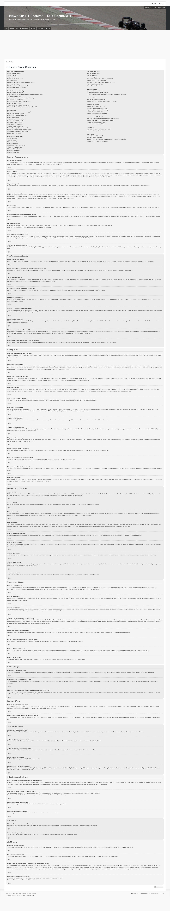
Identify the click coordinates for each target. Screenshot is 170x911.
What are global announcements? (16, 145)
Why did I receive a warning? (15, 126)
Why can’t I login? (12, 80)
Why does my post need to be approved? (18, 131)
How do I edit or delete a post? (15, 113)
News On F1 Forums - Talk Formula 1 (40, 16)
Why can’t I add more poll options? (16, 119)
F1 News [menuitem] (32, 28)
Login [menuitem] (162, 4)
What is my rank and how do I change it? (18, 105)
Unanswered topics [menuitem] (150, 7)
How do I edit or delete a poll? (15, 121)
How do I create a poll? (13, 117)
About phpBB (121, 847)
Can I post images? (12, 143)
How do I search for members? (95, 111)
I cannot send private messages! (95, 91)
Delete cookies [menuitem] (144, 893)
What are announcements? (14, 147)
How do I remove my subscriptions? (96, 124)
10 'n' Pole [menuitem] (40, 28)
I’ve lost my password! (13, 84)
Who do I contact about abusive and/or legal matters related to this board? (106, 139)
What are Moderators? (92, 75)
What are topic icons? (13, 152)
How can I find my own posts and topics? (97, 113)
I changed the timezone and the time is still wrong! (20, 98)
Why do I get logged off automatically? (17, 86)
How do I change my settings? (15, 92)
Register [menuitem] (154, 4)
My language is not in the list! (15, 100)
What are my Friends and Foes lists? (96, 99)
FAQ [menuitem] (6, 28)
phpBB (16, 301)
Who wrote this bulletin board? (95, 136)
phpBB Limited (52, 847)
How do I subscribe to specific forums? (97, 122)
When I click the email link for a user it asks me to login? (22, 107)
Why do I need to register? (14, 73)
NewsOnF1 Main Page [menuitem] (22, 28)
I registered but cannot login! (15, 78)
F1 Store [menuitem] (47, 28)
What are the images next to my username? (18, 101)
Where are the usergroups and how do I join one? (100, 78)
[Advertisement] (85, 44)
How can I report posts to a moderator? (17, 128)
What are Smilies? (12, 142)
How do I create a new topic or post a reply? (19, 112)
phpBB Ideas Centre (79, 856)
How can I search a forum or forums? (96, 106)
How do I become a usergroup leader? (97, 80)
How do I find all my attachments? (95, 131)
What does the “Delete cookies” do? (16, 87)
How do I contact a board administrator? (97, 141)
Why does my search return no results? (97, 108)
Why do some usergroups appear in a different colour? (101, 82)
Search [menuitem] (12, 28)
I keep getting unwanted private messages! (98, 92)
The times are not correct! (14, 96)
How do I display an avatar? (14, 103)
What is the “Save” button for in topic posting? (19, 129)
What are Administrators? (93, 73)
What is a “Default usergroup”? (95, 84)
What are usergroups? (92, 77)
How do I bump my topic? (14, 133)
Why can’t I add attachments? (15, 124)
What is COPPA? (11, 75)
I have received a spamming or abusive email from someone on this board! (106, 94)
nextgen (32, 895)
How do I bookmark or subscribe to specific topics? (100, 120)
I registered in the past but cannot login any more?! (20, 82)
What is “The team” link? (93, 86)
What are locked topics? (13, 150)
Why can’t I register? (12, 77)
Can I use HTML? (12, 140)
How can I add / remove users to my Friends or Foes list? (102, 101)
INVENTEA (26, 895)
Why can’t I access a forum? (14, 122)
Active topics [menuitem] (161, 7)
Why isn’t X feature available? (94, 137)
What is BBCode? (12, 138)
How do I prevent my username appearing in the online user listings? (25, 94)
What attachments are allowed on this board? (99, 129)
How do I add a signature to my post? (17, 115)
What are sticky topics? (13, 149)
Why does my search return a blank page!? (98, 110)
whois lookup (117, 865)
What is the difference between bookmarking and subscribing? (103, 118)
